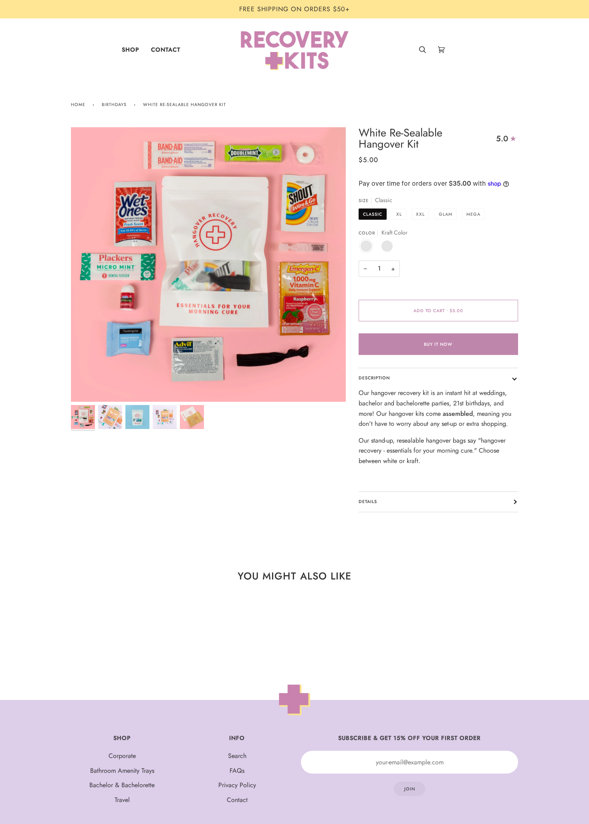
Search (237, 755)
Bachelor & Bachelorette (122, 785)
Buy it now (438, 344)
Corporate (122, 755)
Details (368, 501)
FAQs (237, 770)
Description (374, 378)
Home (78, 104)
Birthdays (114, 104)
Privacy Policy (237, 785)
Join (409, 789)
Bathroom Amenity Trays (122, 770)
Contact (237, 799)
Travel (122, 799)
